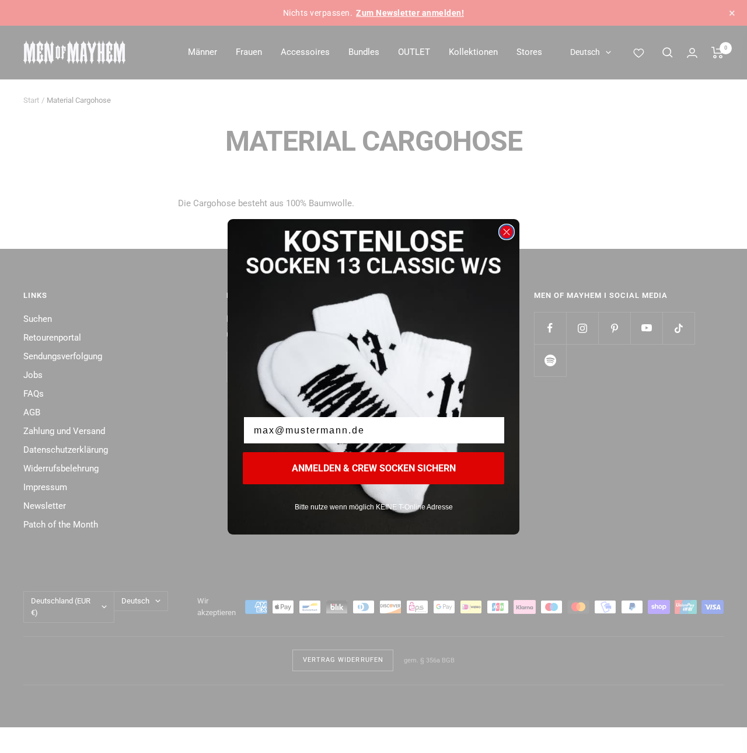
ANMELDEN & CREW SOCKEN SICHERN (374, 468)
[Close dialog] (507, 232)
